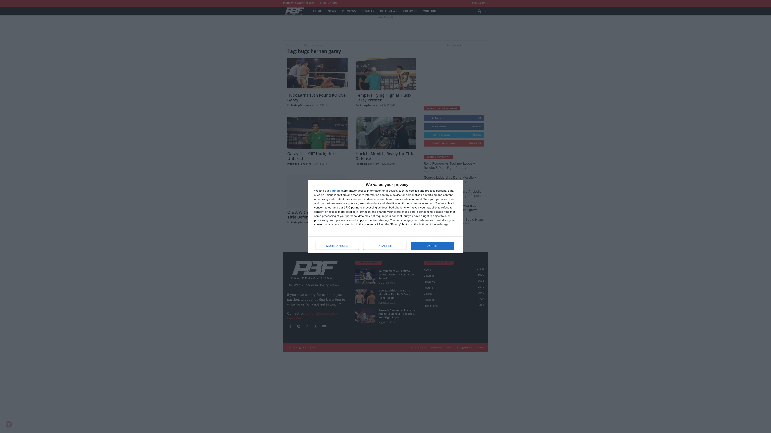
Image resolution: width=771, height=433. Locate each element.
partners (335, 190)
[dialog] (385, 216)
